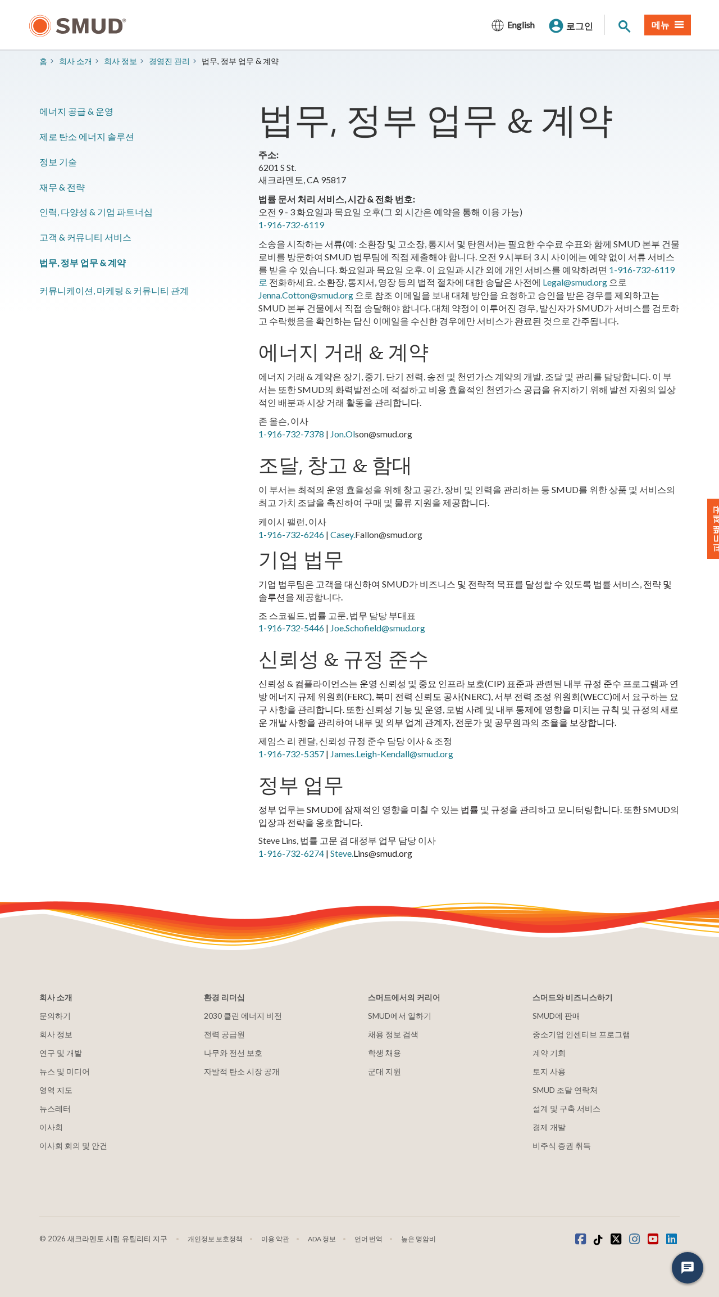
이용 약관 (275, 1239)
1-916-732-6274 (291, 853)
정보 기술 (58, 161)
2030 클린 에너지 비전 (243, 1015)
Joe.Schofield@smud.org (377, 627)
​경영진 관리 (169, 61)
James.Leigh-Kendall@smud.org (391, 753)
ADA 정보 (322, 1239)
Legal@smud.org (575, 282)
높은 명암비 (418, 1239)
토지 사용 (549, 1071)
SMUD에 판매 (556, 1015)
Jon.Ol (342, 433)
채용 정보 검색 (393, 1034)
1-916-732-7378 (291, 433)
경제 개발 (549, 1127)
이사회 (51, 1127)
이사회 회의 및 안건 (73, 1145)
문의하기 (55, 1015)
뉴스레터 (55, 1108)
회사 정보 (120, 61)
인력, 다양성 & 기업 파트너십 (96, 211)
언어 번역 (368, 1239)
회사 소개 (75, 61)
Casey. (342, 534)
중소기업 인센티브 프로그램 (581, 1034)
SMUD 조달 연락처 (565, 1090)
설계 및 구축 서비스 (566, 1108)
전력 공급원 (224, 1034)
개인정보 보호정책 (215, 1239)
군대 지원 (384, 1071)
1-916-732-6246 (291, 534)
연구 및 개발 (60, 1053)
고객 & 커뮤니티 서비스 (85, 237)
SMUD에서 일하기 (399, 1015)
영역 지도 (55, 1090)
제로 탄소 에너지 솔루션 (86, 136)
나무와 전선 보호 (233, 1053)
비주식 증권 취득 (562, 1145)
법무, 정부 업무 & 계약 (82, 262)
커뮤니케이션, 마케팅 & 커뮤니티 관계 (114, 290)
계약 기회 (549, 1053)
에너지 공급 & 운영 (76, 111)
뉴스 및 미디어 (64, 1071)
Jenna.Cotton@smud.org (305, 295)
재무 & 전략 (62, 187)
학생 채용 (384, 1053)
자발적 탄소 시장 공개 (242, 1071)
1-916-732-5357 (291, 753)
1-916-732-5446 (291, 627)
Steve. (341, 853)
